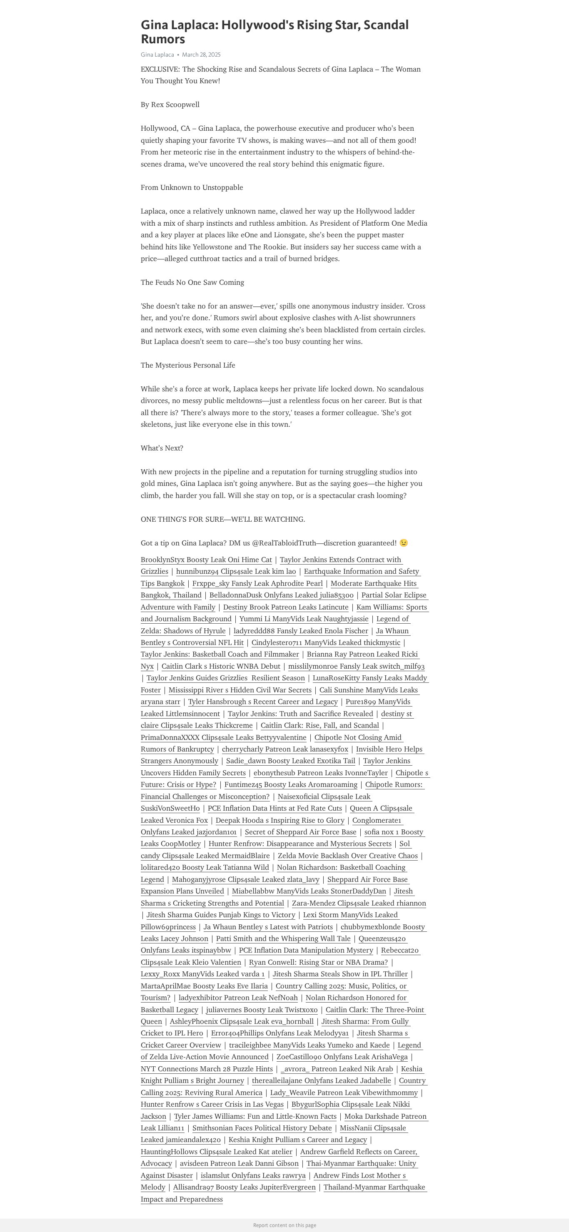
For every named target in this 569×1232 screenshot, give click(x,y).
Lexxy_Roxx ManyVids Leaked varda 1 (203, 973)
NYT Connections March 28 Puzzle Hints (207, 1068)
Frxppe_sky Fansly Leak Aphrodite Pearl (257, 583)
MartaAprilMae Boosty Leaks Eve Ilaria (204, 986)
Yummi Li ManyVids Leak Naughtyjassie (304, 618)
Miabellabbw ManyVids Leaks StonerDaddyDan (309, 891)
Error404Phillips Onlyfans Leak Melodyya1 (280, 1033)
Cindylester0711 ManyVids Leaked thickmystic (326, 642)
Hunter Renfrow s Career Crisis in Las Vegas (212, 1104)
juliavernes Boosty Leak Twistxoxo (262, 1009)
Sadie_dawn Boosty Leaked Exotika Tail (290, 760)
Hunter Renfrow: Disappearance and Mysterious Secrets (300, 843)
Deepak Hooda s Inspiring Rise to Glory (280, 820)
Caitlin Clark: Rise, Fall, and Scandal (320, 725)
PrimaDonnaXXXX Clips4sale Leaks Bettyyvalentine (224, 737)
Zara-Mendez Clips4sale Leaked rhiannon (359, 903)
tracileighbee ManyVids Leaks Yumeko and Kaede (309, 1045)
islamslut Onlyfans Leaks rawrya (253, 1175)
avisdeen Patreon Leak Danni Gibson (239, 1163)
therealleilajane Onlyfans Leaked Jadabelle (321, 1080)
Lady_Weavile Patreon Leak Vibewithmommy (344, 1092)
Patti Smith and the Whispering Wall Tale (283, 938)
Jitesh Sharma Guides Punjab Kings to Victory (221, 914)
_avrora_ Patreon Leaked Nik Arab (337, 1068)
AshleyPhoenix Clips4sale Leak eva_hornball (242, 1021)
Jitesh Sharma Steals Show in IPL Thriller (340, 973)
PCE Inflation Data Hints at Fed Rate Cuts (275, 808)
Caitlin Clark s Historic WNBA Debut (221, 666)
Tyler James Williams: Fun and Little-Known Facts (255, 1116)
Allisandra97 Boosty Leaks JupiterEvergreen (244, 1187)
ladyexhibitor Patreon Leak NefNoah (238, 997)
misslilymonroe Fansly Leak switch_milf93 (356, 666)
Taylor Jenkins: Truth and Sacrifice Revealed (300, 713)
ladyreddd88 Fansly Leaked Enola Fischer (301, 630)
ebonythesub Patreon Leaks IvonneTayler (321, 772)
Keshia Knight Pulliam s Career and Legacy (298, 1139)
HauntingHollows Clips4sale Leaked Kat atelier (216, 1151)
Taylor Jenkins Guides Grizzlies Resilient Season (226, 677)
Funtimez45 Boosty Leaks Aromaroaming (291, 784)
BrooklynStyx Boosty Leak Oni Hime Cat (206, 559)
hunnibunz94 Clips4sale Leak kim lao (236, 571)
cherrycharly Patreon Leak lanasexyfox (285, 749)
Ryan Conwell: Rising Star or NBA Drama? (318, 962)
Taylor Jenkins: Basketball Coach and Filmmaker (220, 654)
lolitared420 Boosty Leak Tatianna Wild (205, 867)
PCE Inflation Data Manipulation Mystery (306, 950)
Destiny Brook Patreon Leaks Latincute (286, 607)
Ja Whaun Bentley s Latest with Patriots (268, 926)
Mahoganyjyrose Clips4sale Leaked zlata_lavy (245, 879)
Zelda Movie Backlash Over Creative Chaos (348, 855)
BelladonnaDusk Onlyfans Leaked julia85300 (282, 595)
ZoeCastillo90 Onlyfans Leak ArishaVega (342, 1056)
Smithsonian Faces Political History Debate (262, 1127)
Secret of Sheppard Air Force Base (301, 831)
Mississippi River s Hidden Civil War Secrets (240, 689)
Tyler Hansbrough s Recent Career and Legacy (263, 701)
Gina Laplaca (157, 54)
